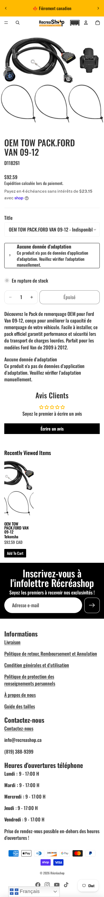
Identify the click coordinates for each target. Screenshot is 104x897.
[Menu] (6, 22)
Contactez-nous (18, 728)
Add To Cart (15, 553)
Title (8, 217)
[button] (74, 22)
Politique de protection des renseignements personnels (29, 680)
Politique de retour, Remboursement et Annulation (50, 653)
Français (29, 891)
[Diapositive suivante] (98, 8)
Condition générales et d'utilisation (36, 665)
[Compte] (86, 22)
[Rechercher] (17, 22)
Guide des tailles (19, 706)
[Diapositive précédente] (6, 8)
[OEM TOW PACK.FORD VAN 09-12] (19, 488)
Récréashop (57, 873)
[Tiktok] (66, 885)
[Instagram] (47, 885)
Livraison (12, 642)
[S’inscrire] (92, 605)
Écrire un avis (52, 428)
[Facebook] (38, 885)
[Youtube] (57, 885)
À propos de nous (20, 694)
